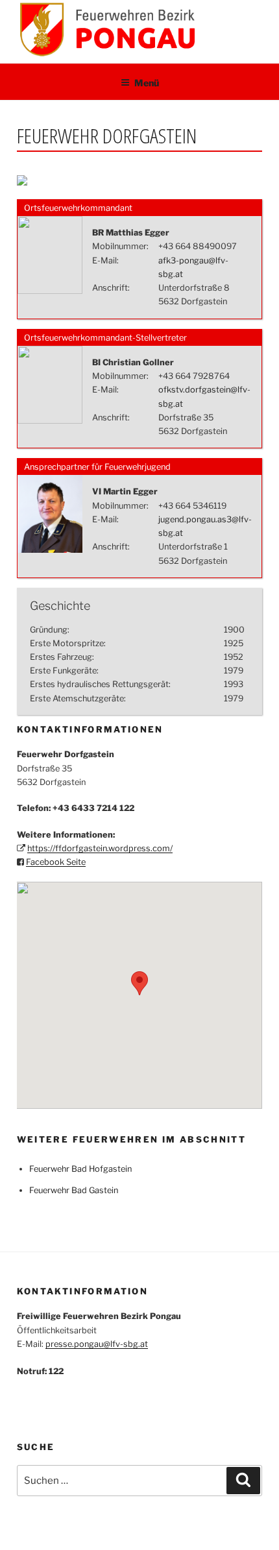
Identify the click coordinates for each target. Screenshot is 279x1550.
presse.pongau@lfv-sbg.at (96, 1344)
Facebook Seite (56, 862)
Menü (146, 82)
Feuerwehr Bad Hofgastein (80, 1169)
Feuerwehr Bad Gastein (73, 1190)
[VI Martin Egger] (50, 550)
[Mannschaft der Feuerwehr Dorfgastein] (22, 183)
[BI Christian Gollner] (50, 421)
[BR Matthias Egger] (50, 291)
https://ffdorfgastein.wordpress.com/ (100, 848)
